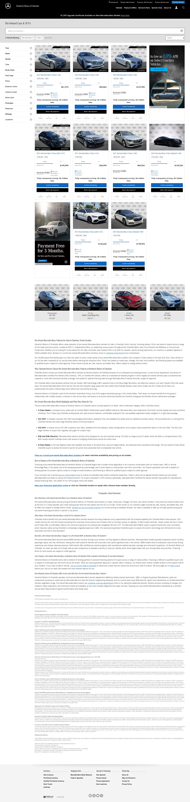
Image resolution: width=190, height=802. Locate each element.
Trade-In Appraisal (77, 778)
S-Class (38, 38)
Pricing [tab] (45, 83)
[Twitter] (101, 795)
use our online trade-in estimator (83, 566)
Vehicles (119, 8)
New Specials (100, 775)
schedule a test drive (114, 353)
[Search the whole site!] (183, 7)
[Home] (8, 6)
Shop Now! (125, 15)
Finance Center (101, 778)
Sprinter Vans (157, 8)
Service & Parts (144, 8)
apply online (175, 566)
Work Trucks (48, 784)
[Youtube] (97, 795)
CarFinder (47, 787)
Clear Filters (48, 38)
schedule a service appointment (100, 583)
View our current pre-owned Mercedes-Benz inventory (58, 455)
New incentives (101, 784)
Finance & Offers (130, 8)
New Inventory (48, 775)
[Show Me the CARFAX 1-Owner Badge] (55, 94)
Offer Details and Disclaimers (158, 107)
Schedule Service (178, 2)
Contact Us (126, 781)
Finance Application (103, 781)
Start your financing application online (51, 485)
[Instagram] (94, 795)
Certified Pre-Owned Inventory (54, 781)
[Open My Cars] (175, 7)
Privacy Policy (127, 784)
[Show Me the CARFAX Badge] (93, 94)
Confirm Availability (52, 106)
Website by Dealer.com (48, 797)
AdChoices (59, 797)
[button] (52, 78)
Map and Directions (128, 778)
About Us (167, 8)
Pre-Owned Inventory (51, 778)
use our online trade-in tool (69, 475)
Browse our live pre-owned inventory (86, 508)
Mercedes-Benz (27, 38)
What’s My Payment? (52, 111)
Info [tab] (61, 83)
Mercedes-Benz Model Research (81, 775)
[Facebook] (90, 795)
